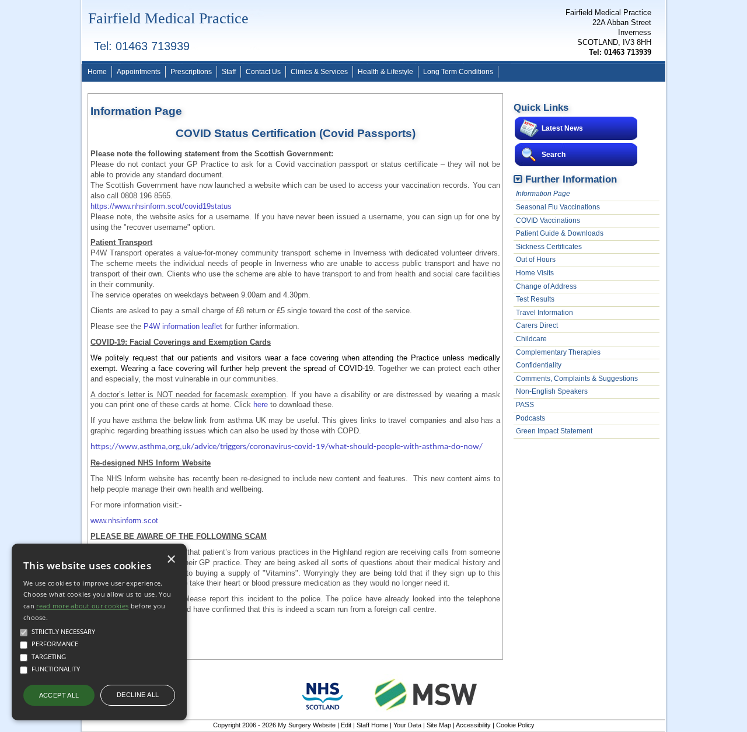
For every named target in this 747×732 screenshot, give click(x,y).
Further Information (571, 179)
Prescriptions (191, 71)
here (260, 404)
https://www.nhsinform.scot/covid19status (161, 206)
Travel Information (544, 313)
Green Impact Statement (554, 431)
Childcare (531, 339)
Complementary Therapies (558, 352)
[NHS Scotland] (323, 712)
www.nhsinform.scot (124, 520)
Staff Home (372, 725)
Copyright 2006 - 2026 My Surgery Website (274, 725)
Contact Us (263, 71)
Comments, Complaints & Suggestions (577, 378)
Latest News (562, 128)
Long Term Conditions (458, 71)
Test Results (535, 299)
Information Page (543, 194)
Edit (346, 725)
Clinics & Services (319, 71)
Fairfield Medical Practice (168, 18)
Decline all (138, 694)
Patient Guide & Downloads (559, 233)
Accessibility (473, 725)
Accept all (59, 695)
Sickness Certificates (549, 247)
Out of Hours (536, 259)
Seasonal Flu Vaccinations (558, 207)
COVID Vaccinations (548, 220)
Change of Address (546, 286)
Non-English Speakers (552, 391)
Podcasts (530, 418)
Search (554, 154)
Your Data (407, 725)
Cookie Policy (515, 725)
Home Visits (535, 273)
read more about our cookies (82, 605)
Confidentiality (538, 365)
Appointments (138, 71)
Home (97, 71)
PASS (525, 405)
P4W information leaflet (183, 326)
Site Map (439, 725)
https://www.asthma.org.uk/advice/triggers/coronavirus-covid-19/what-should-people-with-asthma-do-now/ (286, 447)
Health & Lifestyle (385, 71)
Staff (229, 71)
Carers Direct (537, 325)
